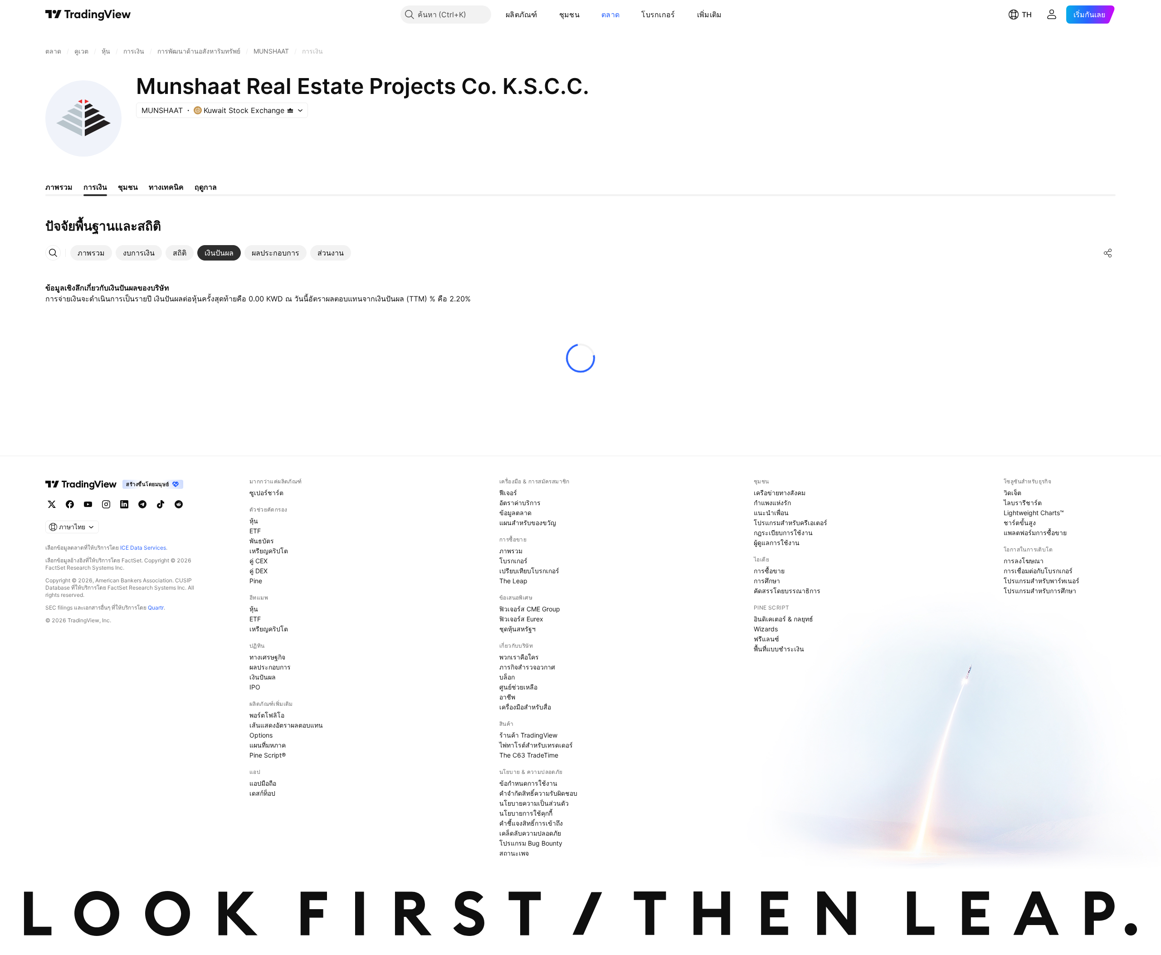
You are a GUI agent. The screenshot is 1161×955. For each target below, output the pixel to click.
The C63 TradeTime (528, 755)
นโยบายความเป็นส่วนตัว (534, 803)
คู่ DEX (258, 571)
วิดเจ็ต (1012, 493)
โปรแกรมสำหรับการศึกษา (1040, 591)
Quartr (156, 607)
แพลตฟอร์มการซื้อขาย (1035, 533)
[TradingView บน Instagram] (106, 504)
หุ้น (253, 521)
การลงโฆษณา (1024, 561)
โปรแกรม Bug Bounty (530, 843)
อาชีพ (507, 697)
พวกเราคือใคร (519, 657)
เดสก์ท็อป (262, 793)
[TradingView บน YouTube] (88, 504)
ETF (255, 531)
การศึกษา (767, 581)
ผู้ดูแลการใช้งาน (777, 542)
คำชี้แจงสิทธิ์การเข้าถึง (531, 823)
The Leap (513, 581)
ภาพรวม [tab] (59, 187)
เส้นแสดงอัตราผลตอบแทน (286, 725)
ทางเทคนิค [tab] (166, 187)
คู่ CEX (258, 561)
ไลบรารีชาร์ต (1023, 503)
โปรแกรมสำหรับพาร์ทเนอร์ (1041, 581)
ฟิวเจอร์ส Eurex (521, 619)
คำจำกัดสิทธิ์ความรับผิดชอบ (538, 793)
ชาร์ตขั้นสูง (1020, 523)
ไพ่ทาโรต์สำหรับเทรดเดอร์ (536, 745)
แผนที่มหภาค (267, 745)
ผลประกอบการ (270, 667)
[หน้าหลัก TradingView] (88, 14)
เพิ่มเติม (709, 14)
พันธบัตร (261, 541)
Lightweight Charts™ (1034, 513)
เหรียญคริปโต (268, 551)
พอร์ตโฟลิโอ (266, 715)
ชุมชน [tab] (128, 187)
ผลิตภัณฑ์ (521, 14)
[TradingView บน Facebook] (69, 504)
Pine (255, 581)
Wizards (766, 629)
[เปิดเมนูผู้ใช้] (1052, 14)
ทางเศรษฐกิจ (267, 657)
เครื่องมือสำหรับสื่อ (525, 707)
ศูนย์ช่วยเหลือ (518, 687)
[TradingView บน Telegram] (142, 504)
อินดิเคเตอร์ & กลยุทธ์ (783, 619)
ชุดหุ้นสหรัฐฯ (517, 629)
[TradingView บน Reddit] (178, 504)
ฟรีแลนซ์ (766, 639)
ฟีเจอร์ (508, 493)
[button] (544, 14)
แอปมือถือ (262, 783)
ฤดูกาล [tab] (206, 187)
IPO (254, 687)
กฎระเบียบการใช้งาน (783, 533)
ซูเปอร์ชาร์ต (266, 493)
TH (1027, 14)
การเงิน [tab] (95, 187)
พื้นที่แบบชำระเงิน (779, 649)
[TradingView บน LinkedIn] (124, 504)
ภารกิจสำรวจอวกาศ (527, 667)
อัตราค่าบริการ (520, 503)
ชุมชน (569, 14)
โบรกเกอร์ (658, 14)
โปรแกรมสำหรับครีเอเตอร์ (790, 523)
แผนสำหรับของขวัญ (527, 523)
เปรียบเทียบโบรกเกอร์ (529, 571)
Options (261, 735)
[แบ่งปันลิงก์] (1108, 253)
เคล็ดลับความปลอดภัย (530, 833)
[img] (290, 110)
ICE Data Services (143, 547)
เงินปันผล (262, 677)
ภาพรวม (510, 551)
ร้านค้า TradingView (528, 735)
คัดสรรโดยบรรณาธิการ (787, 591)
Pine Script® (267, 755)
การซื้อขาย (769, 571)
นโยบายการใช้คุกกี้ (525, 813)
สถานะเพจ (514, 853)
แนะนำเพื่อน (771, 513)
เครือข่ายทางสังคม (779, 493)
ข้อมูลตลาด (515, 513)
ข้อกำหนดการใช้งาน (528, 783)
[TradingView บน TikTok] (160, 504)
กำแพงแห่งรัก (772, 503)
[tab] (91, 253)
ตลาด (610, 14)
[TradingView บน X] (51, 504)
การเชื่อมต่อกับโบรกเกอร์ (1038, 571)
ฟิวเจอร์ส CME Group (529, 609)
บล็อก (507, 677)
